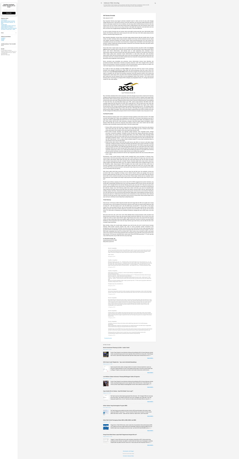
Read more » (150, 358)
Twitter (2, 40)
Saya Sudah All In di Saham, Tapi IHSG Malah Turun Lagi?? (118, 391)
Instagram (3, 38)
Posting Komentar (108, 338)
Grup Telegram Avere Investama (8, 21)
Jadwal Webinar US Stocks (7, 27)
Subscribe (9, 13)
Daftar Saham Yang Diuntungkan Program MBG (115, 405)
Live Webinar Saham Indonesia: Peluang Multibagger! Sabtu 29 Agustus (121, 376)
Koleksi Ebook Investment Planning (8, 28)
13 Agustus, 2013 (111, 317)
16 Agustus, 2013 (111, 335)
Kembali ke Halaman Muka (128, 456)
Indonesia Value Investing (111, 3)
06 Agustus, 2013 (111, 256)
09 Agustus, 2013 (111, 285)
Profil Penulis (4, 19)
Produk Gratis (4, 24)
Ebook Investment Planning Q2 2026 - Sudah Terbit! (116, 347)
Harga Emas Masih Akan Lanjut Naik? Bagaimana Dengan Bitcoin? (120, 434)
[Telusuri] (155, 3)
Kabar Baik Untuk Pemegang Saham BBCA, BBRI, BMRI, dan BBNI (119, 420)
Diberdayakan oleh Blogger (128, 451)
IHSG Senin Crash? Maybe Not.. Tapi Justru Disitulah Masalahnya (119, 362)
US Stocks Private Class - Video (8, 29)
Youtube (2, 39)
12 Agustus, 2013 (111, 294)
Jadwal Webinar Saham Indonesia (8, 25)
